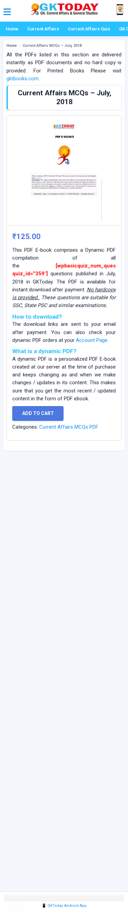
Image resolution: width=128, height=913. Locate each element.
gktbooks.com (22, 78)
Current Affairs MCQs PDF (68, 427)
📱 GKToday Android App (64, 905)
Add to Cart (38, 413)
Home (12, 28)
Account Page (92, 340)
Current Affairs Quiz (89, 28)
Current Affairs (43, 28)
